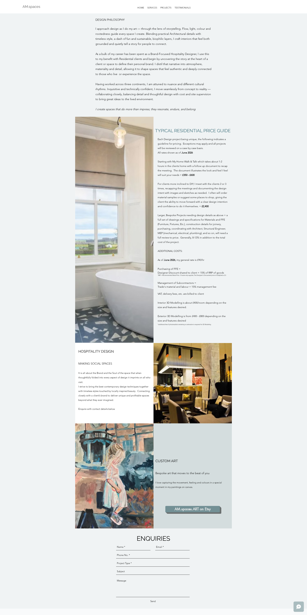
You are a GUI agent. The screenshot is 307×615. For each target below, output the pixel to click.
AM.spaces (31, 6)
